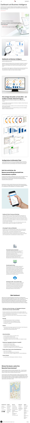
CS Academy (20, 407)
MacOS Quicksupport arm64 (25, 417)
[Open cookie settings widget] (1, 422)
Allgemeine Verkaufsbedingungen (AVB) (15, 411)
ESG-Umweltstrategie (15, 415)
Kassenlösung (8, 411)
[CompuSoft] (15, 1)
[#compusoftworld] (1, 411)
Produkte (8, 404)
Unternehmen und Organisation (14, 413)
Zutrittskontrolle (9, 409)
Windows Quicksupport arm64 (25, 413)
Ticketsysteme (9, 410)
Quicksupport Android (25, 408)
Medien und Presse (14, 408)
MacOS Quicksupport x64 (26, 415)
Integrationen (8, 407)
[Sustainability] (25, 1)
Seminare (20, 410)
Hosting (8, 412)
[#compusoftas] (4, 411)
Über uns (13, 404)
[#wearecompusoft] (3, 411)
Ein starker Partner (14, 407)
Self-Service (8, 408)
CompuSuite (25, 407)
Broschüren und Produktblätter (20, 408)
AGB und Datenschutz (15, 409)
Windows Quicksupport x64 (26, 410)
